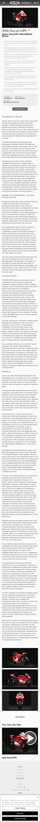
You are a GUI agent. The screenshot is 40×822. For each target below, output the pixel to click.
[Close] (38, 797)
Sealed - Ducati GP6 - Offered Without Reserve (17, 35)
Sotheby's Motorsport (19, 790)
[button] (35, 3)
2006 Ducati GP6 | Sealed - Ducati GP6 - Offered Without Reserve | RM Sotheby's (20, 3)
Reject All (20, 813)
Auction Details (20, 109)
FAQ (20, 781)
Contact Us (20, 775)
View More (19, 717)
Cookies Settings (20, 808)
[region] (20, 808)
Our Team (20, 772)
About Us (20, 769)
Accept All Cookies (20, 818)
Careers (20, 784)
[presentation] (3, 743)
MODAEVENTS (19, 787)
